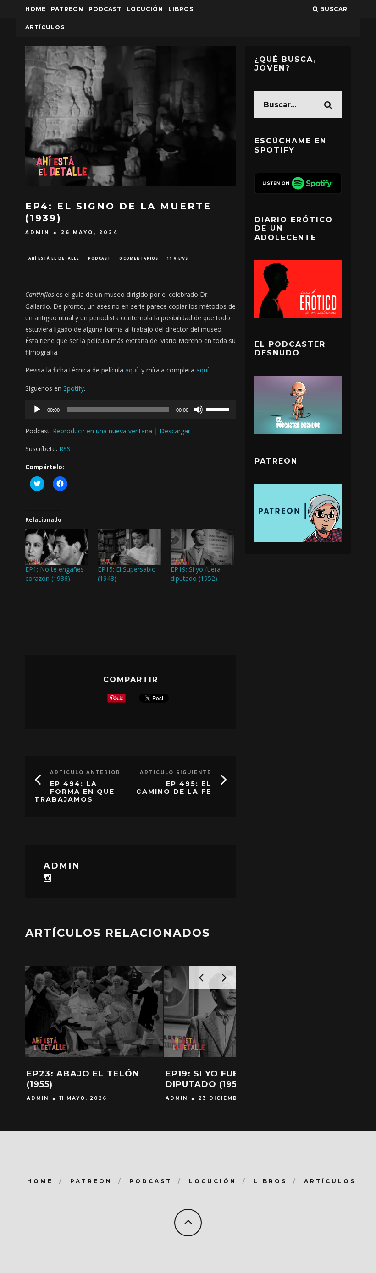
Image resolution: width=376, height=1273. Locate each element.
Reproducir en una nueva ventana (102, 430)
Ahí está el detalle (53, 258)
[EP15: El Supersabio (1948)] (129, 547)
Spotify (73, 388)
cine (87, 616)
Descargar (175, 430)
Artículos (45, 27)
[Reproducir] (37, 409)
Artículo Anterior (85, 773)
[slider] (219, 408)
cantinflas (48, 616)
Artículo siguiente (175, 773)
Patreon (67, 8)
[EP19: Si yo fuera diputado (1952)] (202, 547)
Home (35, 8)
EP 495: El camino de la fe (173, 788)
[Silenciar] (198, 409)
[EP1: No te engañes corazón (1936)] (56, 547)
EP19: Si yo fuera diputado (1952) (196, 574)
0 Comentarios (138, 258)
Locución (145, 8)
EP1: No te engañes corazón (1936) (54, 574)
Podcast (99, 258)
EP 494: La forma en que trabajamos (74, 791)
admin (37, 232)
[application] (130, 409)
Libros (181, 8)
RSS (65, 448)
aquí (131, 370)
